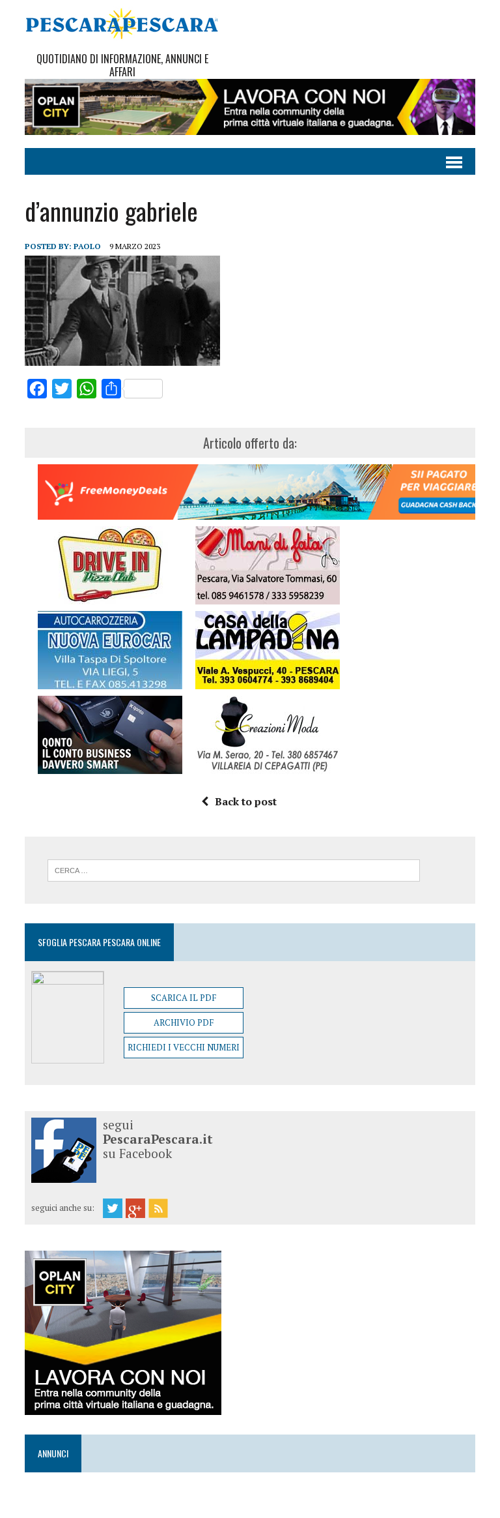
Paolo (87, 246)
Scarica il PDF (183, 998)
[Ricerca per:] (234, 869)
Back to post (246, 801)
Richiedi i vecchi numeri (184, 1047)
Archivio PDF (184, 1022)
